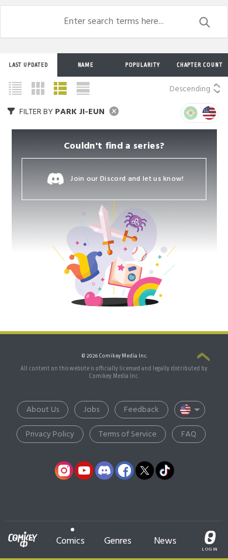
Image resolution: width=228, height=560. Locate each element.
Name (86, 65)
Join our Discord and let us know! (127, 179)
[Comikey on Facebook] (124, 470)
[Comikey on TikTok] (165, 470)
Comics (70, 541)
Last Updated (29, 65)
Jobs (91, 410)
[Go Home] (22, 533)
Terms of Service (128, 434)
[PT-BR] (190, 113)
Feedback (141, 410)
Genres (118, 541)
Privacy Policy (50, 434)
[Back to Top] (203, 357)
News (165, 541)
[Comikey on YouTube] (84, 470)
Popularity (142, 65)
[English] (209, 113)
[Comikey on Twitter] (145, 470)
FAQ (188, 434)
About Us (42, 410)
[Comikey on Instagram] (64, 470)
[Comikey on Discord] (104, 470)
